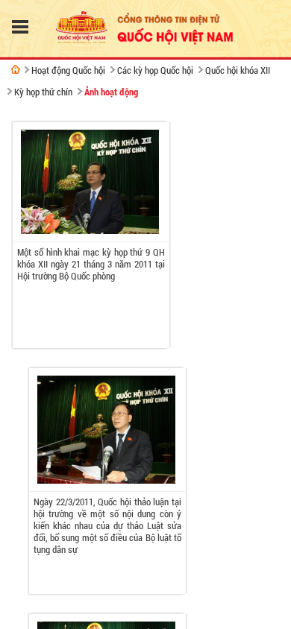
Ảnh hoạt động (111, 91)
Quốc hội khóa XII (237, 70)
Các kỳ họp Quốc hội (155, 70)
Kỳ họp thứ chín (43, 91)
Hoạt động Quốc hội (68, 70)
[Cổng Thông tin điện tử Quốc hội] (15, 69)
